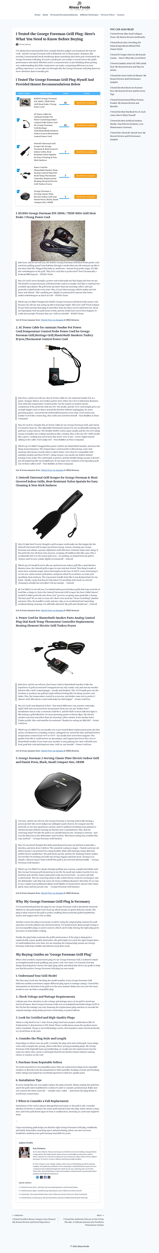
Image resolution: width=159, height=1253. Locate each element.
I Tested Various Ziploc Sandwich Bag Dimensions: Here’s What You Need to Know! (51, 1191)
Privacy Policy (108, 15)
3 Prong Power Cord (37, 217)
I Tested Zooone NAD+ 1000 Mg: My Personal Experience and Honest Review (49, 1187)
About (45, 15)
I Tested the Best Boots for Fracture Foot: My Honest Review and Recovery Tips (127, 91)
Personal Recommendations (64, 15)
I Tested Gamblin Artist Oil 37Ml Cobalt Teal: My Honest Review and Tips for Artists (128, 66)
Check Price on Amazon (85, 103)
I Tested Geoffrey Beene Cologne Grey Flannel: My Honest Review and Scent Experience (34, 1219)
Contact (120, 15)
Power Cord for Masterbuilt (37, 618)
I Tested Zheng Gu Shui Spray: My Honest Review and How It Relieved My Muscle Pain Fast (54, 1198)
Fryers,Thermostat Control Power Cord (42, 339)
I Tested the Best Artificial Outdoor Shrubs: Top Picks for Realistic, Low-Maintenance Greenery (127, 124)
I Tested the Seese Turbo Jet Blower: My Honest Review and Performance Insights (128, 78)
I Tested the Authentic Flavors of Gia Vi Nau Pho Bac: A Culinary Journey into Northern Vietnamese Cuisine (83, 1220)
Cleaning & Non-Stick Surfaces (36, 485)
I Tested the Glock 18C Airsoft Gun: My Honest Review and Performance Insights (127, 136)
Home (37, 15)
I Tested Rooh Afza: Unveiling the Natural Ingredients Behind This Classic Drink (125, 45)
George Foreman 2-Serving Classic (41, 758)
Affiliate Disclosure (89, 15)
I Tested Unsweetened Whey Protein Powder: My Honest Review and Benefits (127, 103)
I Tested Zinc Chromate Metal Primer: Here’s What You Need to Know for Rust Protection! (53, 1194)
